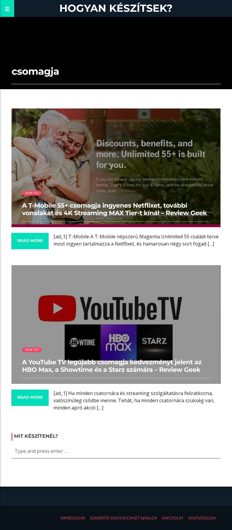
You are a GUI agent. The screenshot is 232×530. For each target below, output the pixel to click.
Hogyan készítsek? (116, 8)
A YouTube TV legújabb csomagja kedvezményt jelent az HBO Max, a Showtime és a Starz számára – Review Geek (111, 366)
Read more (30, 240)
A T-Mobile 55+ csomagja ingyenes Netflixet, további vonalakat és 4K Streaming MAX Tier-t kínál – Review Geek (114, 209)
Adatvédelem (201, 518)
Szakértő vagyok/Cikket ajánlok (123, 518)
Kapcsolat (173, 518)
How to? (32, 193)
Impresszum (72, 518)
